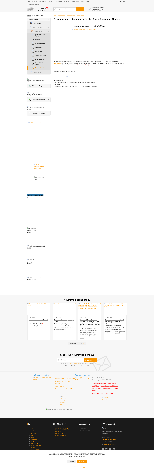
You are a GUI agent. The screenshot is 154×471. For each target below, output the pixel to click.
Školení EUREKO (34, 449)
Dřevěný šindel (57, 86)
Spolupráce (33, 439)
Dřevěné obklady (60, 434)
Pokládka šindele (39, 47)
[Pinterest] (114, 449)
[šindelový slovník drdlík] (106, 400)
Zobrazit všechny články (76, 343)
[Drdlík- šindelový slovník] (83, 379)
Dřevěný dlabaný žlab (38, 99)
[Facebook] (103, 449)
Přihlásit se (89, 360)
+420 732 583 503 (97, 9)
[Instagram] (107, 449)
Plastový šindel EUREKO (62, 430)
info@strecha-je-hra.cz (110, 444)
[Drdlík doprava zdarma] (39, 142)
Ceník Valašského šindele (39, 63)
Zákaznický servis (75, 1)
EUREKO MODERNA (61, 436)
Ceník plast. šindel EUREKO (60, 82)
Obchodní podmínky (41, 1)
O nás (33, 1)
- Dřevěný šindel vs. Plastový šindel (64, 379)
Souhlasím (82, 461)
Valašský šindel (38, 31)
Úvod (55, 15)
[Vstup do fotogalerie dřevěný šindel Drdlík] (90, 42)
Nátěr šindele (38, 51)
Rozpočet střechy (85, 1)
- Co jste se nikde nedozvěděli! (63, 389)
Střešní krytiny (33, 19)
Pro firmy (32, 441)
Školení (88, 82)
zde (84, 467)
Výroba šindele (38, 39)
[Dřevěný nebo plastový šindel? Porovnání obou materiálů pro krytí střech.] (115, 309)
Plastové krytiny (37, 23)
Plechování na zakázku (38, 113)
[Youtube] (111, 449)
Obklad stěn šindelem (40, 55)
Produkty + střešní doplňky (40, 35)
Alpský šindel (37, 72)
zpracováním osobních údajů (74, 363)
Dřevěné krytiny (37, 27)
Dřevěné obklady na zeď (39, 86)
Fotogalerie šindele (40, 68)
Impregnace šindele (40, 43)
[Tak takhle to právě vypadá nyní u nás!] (64, 309)
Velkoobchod (34, 443)
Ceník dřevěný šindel (72, 82)
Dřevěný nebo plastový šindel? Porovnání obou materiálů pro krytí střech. (114, 321)
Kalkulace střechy (82, 82)
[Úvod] (39, 9)
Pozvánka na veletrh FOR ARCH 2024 (38, 320)
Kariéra (32, 437)
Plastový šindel (65, 86)
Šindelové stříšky (39, 59)
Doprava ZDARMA (35, 445)
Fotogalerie (58, 1)
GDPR (32, 436)
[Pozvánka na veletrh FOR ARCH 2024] (38, 309)
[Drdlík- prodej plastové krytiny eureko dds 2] (43, 379)
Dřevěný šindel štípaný (61, 428)
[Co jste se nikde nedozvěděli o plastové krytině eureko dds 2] (64, 401)
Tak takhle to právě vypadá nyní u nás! (64, 320)
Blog (29, 1)
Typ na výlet (66, 1)
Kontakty (33, 432)
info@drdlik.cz (58, 63)
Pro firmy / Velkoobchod (33, 4)
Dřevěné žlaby (59, 432)
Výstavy (32, 447)
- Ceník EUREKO (59, 386)
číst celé (39, 326)
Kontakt (50, 1)
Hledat (80, 9)
